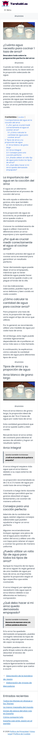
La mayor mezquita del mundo (18, 707)
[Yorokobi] (14, 3)
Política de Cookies (22, 734)
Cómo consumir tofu (13, 717)
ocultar (21, 117)
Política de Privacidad (19, 731)
